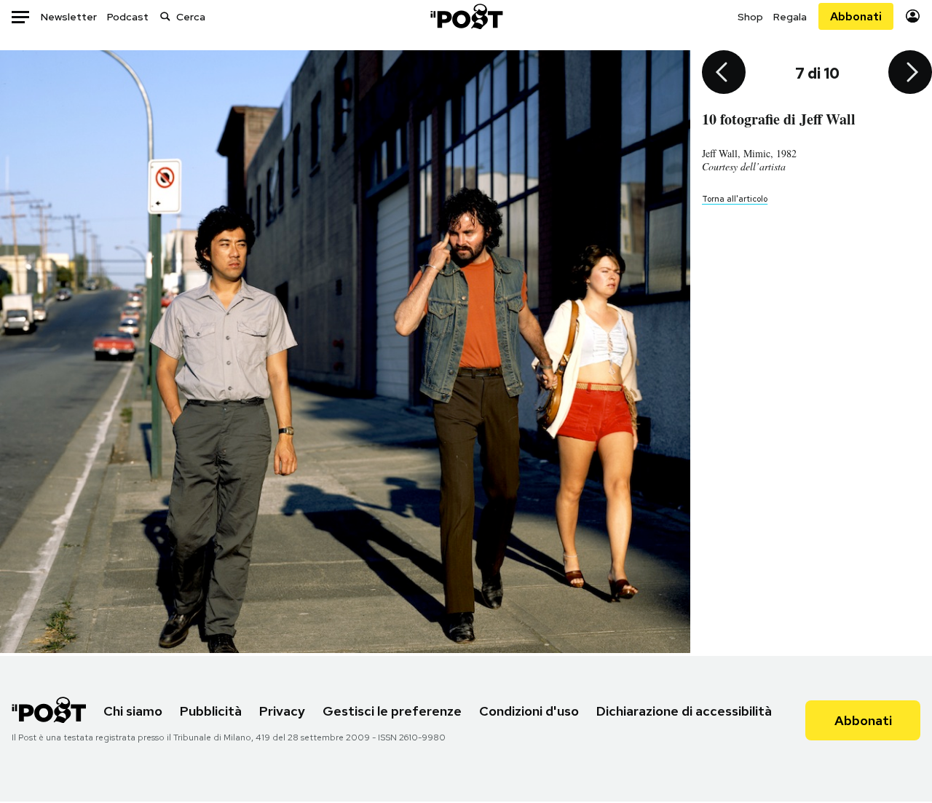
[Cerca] (165, 16)
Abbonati (856, 16)
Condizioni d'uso (529, 711)
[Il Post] (466, 16)
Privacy (282, 711)
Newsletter (69, 16)
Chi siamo (132, 711)
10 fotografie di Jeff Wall (779, 119)
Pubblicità (211, 711)
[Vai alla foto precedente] (724, 73)
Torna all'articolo (734, 199)
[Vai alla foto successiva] (910, 73)
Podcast (128, 16)
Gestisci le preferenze (392, 711)
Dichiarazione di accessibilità (684, 711)
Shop (750, 16)
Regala (790, 16)
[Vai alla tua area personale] (912, 16)
